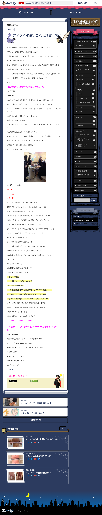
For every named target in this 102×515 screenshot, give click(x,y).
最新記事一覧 (36, 420)
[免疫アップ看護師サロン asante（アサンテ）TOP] (9, 2)
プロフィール (77, 12)
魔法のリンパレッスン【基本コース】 (86, 145)
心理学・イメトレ (85, 166)
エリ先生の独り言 (85, 185)
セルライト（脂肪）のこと (86, 70)
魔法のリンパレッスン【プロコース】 (86, 139)
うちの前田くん (85, 180)
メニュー (85, 161)
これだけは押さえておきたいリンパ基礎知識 (86, 84)
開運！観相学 (85, 190)
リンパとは (86, 75)
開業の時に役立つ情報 (86, 175)
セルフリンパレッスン (86, 135)
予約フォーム (13, 369)
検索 (94, 200)
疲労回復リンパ (86, 79)
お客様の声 (86, 125)
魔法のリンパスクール (85, 131)
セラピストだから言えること (85, 41)
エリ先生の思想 (85, 56)
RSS (63, 428)
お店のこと (85, 117)
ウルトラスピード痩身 (86, 102)
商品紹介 (85, 156)
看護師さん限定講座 (85, 171)
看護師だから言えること (85, 51)
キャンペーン (86, 121)
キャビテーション (86, 98)
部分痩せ (86, 90)
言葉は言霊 (86, 45)
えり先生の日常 (85, 61)
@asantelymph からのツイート (83, 220)
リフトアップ (86, 111)
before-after (85, 152)
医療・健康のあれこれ (85, 65)
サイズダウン (86, 107)
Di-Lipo (11, 29)
